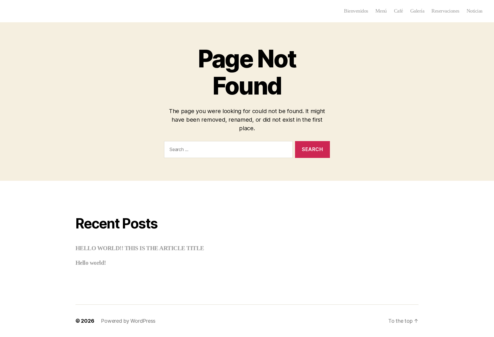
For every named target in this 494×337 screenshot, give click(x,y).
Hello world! (90, 262)
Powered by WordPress (128, 321)
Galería (417, 11)
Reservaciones (445, 11)
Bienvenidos (356, 11)
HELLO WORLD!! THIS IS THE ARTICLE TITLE (139, 248)
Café (398, 11)
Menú (381, 11)
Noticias (475, 11)
